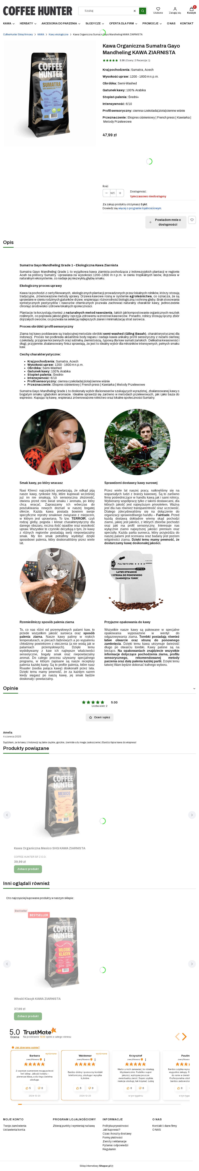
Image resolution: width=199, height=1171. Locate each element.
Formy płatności (112, 1137)
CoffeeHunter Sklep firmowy (18, 34)
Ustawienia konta (14, 1129)
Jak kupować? (111, 1129)
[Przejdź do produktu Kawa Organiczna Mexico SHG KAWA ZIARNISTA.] (62, 801)
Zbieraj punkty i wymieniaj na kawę (74, 1125)
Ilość (105, 186)
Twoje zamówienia (14, 1125)
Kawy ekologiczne (58, 34)
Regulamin (109, 1149)
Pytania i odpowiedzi (115, 1145)
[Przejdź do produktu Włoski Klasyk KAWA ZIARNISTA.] (62, 951)
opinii (55, 1036)
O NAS (156, 1129)
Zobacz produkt (28, 869)
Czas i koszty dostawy (117, 1133)
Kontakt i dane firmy (164, 1125)
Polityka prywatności (115, 1125)
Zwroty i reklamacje (115, 1141)
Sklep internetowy (95, 1166)
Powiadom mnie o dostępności (168, 222)
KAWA (41, 34)
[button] (142, 11)
